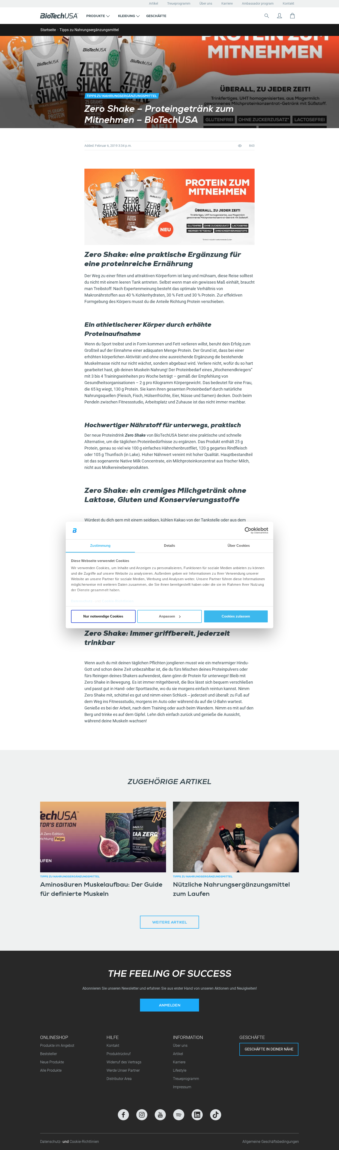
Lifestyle (179, 1070)
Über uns (205, 3)
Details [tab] (169, 546)
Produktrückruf (119, 1054)
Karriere (227, 3)
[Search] (266, 16)
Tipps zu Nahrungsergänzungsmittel (89, 30)
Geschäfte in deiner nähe (269, 1049)
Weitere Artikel (169, 923)
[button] (98, 15)
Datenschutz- (51, 1141)
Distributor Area (119, 1078)
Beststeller (48, 1054)
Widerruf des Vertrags (124, 1062)
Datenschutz (82, 601)
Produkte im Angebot (57, 1045)
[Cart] (292, 16)
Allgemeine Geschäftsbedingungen (270, 1141)
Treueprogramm (178, 3)
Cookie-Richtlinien (118, 601)
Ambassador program (258, 3)
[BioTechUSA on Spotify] (178, 1114)
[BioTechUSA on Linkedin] (197, 1114)
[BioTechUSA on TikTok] (215, 1114)
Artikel (153, 3)
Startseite (48, 30)
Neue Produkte (52, 1062)
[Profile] (279, 16)
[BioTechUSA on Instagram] (141, 1114)
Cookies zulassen (236, 616)
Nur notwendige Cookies (103, 616)
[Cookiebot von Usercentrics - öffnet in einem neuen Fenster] (248, 530)
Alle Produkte (51, 1070)
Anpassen (167, 616)
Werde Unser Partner (123, 1070)
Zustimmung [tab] (100, 546)
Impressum (182, 1087)
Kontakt (288, 3)
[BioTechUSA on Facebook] (123, 1114)
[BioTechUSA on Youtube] (160, 1114)
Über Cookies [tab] (239, 546)
